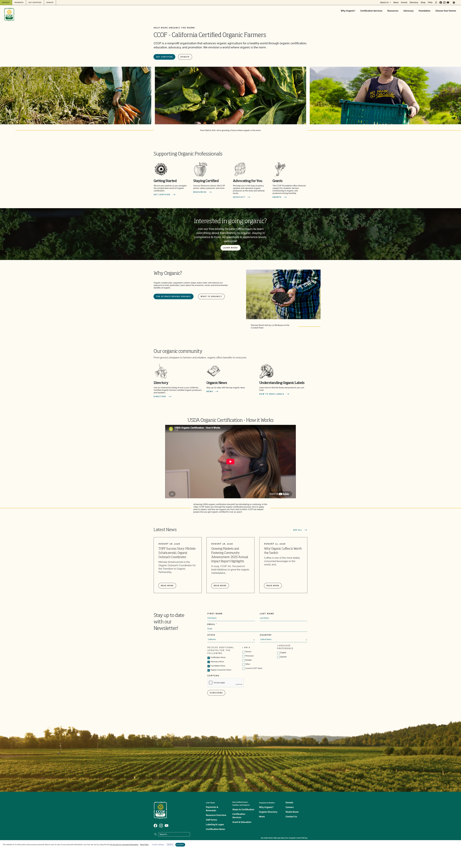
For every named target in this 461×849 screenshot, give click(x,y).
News (396, 2)
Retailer (248, 660)
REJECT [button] (170, 845)
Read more (167, 586)
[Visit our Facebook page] (441, 2)
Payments (19, 2)
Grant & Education (241, 822)
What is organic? (211, 296)
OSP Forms (211, 820)
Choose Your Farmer (445, 10)
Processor (249, 656)
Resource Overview (216, 815)
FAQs (430, 2)
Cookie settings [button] (158, 845)
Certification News (218, 657)
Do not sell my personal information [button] (124, 845)
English (283, 653)
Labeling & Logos (215, 824)
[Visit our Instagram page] (444, 2)
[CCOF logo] (9, 12)
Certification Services (371, 10)
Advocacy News (217, 662)
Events (404, 2)
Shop (423, 2)
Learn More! (230, 248)
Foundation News (217, 666)
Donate (50, 2)
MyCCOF (6, 2)
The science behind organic (173, 296)
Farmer (248, 652)
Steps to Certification (243, 809)
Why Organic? (348, 10)
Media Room (292, 812)
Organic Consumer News (220, 670)
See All (297, 530)
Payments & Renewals (212, 809)
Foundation (424, 10)
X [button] (458, 842)
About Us (384, 2)
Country (266, 635)
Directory (414, 2)
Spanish (283, 657)
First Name (215, 614)
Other (247, 664)
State (211, 635)
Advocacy (408, 10)
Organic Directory (268, 812)
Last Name (267, 614)
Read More (144, 845)
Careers (290, 807)
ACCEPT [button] (180, 845)
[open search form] (436, 2)
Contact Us (291, 816)
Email (211, 624)
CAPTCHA (213, 676)
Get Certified (34, 2)
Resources (392, 10)
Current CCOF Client (253, 668)
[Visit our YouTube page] (448, 2)
